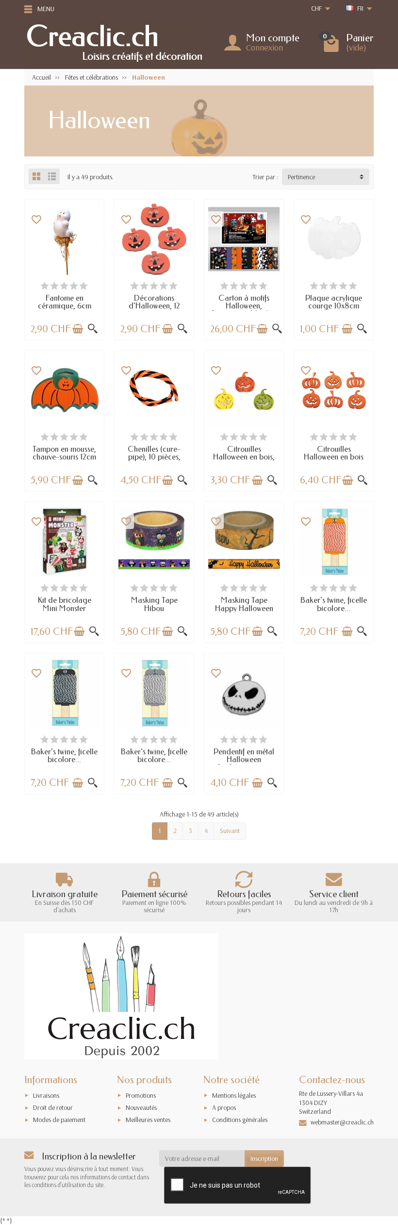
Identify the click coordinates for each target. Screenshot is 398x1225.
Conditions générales (239, 1119)
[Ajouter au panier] (77, 328)
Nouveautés (141, 1107)
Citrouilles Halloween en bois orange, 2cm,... (334, 457)
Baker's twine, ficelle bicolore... (333, 603)
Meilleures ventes (148, 1119)
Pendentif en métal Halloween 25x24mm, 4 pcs (244, 759)
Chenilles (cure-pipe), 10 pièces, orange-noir (154, 457)
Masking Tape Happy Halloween (244, 603)
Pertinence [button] (301, 176)
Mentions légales (234, 1095)
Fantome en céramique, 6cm (64, 301)
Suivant (230, 830)
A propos (224, 1107)
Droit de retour (53, 1107)
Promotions (141, 1095)
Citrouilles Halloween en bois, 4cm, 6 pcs (244, 457)
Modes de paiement (59, 1119)
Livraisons (46, 1095)
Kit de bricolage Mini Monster (64, 603)
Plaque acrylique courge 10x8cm (333, 301)
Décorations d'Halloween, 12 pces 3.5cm (154, 306)
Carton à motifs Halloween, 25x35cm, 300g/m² (244, 306)
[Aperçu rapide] (92, 328)
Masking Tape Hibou (154, 603)
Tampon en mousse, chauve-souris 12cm (64, 452)
